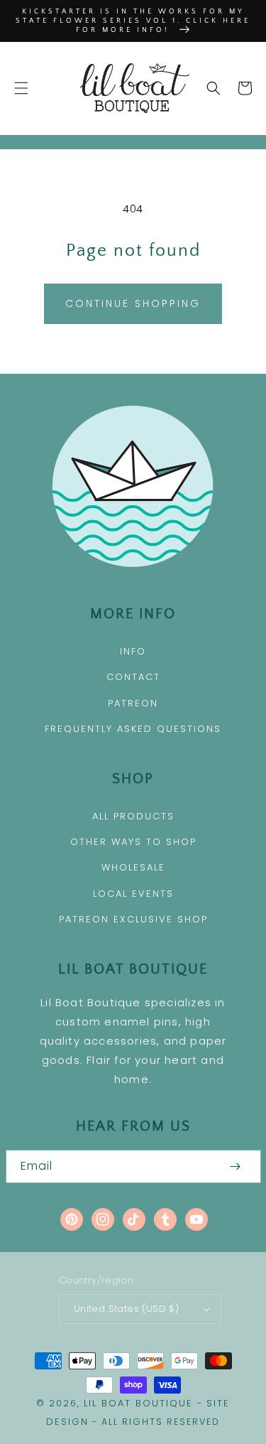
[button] (21, 88)
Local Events (133, 893)
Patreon (133, 703)
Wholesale (133, 867)
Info (133, 651)
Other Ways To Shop (133, 841)
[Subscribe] (235, 1166)
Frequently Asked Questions (133, 729)
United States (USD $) (126, 1308)
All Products (133, 816)
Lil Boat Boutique (138, 1403)
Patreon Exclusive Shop (133, 919)
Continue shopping (133, 303)
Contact (133, 677)
